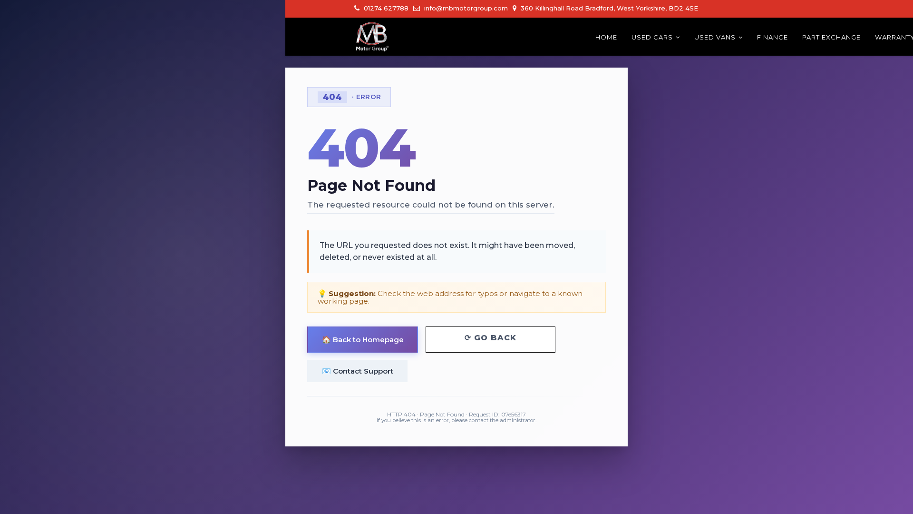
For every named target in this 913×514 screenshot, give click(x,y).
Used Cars (652, 37)
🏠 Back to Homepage (363, 339)
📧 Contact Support (357, 371)
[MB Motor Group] (372, 37)
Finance (772, 37)
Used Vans (715, 37)
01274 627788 (385, 8)
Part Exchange (831, 37)
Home (606, 37)
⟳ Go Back (490, 337)
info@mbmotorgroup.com (465, 8)
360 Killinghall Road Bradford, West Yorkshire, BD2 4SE (608, 8)
